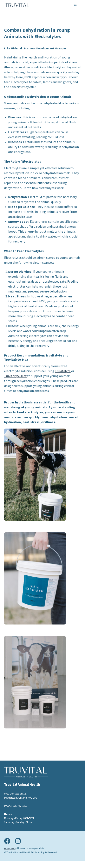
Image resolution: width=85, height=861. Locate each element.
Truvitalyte (63, 371)
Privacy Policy (9, 848)
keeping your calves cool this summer (34, 311)
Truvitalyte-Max (15, 376)
